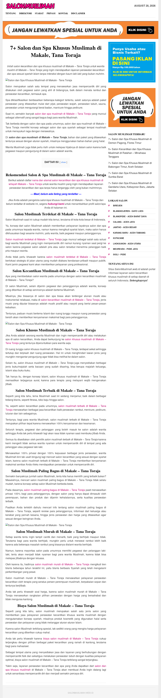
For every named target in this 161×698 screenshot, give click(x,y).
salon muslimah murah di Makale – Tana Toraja (62, 564)
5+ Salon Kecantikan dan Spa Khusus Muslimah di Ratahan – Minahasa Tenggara (129, 152)
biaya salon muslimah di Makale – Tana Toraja (70, 638)
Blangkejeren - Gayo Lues (128, 210)
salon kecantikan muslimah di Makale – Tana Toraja (70, 300)
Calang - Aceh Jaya (124, 221)
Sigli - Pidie (119, 254)
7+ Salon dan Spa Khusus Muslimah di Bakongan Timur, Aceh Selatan (130, 164)
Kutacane (118, 238)
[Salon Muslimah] (30, 5)
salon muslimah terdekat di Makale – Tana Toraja (76, 257)
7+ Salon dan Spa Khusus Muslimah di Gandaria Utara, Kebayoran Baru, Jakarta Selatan (131, 186)
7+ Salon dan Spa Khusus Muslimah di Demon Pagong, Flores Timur (130, 141)
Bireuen (117, 205)
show (63, 162)
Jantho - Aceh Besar (124, 227)
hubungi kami (56, 204)
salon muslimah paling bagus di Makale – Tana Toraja (54, 490)
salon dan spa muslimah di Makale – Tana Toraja (63, 113)
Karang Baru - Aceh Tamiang (129, 232)
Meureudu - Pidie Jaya (125, 248)
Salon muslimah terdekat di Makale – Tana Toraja (34, 239)
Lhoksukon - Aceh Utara (127, 243)
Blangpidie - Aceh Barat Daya (130, 216)
